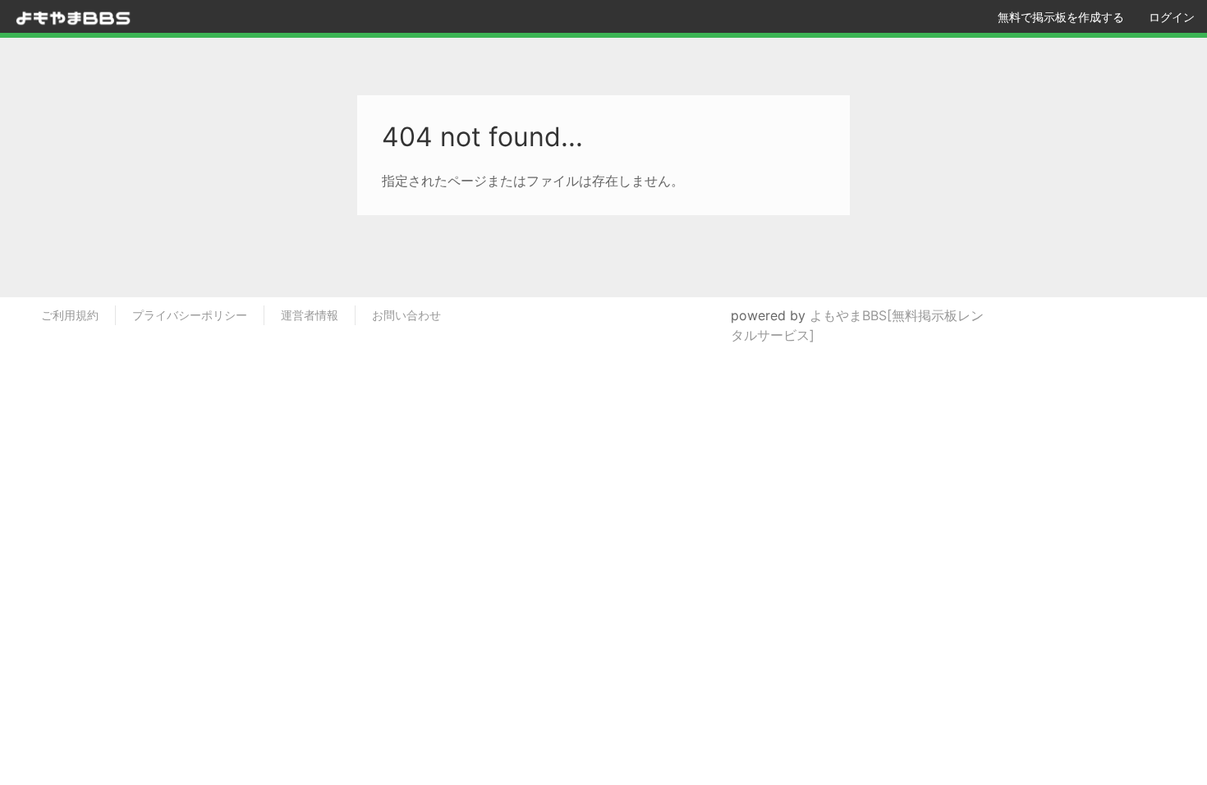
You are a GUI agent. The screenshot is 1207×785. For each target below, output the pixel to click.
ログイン (1172, 17)
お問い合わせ (406, 315)
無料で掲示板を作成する (1061, 17)
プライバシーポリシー (189, 315)
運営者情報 (309, 315)
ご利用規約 (70, 315)
